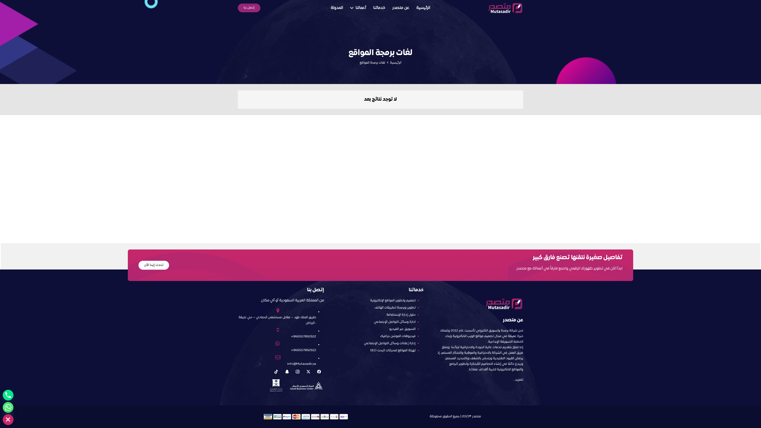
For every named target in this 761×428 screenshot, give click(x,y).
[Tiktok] (276, 372)
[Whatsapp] (8, 407)
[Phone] (8, 395)
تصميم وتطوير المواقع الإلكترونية (393, 301)
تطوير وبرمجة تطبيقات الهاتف (395, 308)
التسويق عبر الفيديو (402, 329)
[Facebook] (319, 372)
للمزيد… (518, 380)
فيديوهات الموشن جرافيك (398, 336)
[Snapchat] (287, 372)
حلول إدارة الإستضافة (401, 315)
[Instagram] (298, 372)
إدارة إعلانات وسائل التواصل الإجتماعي (390, 343)
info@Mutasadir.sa (301, 364)
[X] (308, 372)
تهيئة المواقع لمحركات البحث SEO (393, 351)
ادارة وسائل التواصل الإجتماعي (395, 322)
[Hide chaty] (8, 419)
